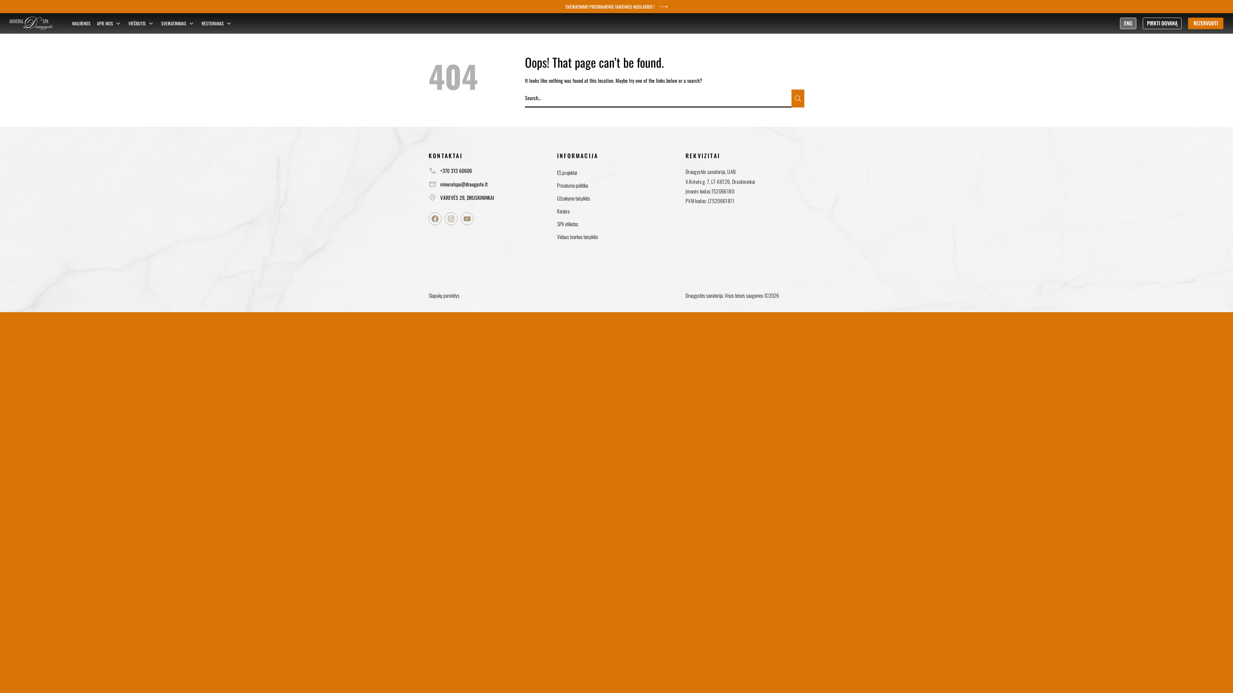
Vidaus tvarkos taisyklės (577, 237)
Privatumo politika (572, 185)
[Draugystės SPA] (31, 23)
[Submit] (797, 98)
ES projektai (567, 172)
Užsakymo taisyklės (573, 198)
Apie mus (105, 23)
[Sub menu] (118, 23)
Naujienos (81, 23)
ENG (1128, 23)
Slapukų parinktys (444, 295)
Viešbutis (137, 23)
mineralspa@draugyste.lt (464, 184)
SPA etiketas (567, 224)
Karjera (563, 211)
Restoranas (213, 23)
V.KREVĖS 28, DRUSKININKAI (467, 197)
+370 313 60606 (456, 171)
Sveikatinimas (173, 23)
